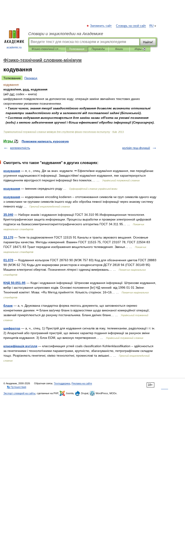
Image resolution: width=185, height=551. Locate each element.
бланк (8, 305)
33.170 (8, 237)
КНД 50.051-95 (14, 283)
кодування (11, 171)
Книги (119, 49)
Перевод (30, 78)
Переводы (98, 49)
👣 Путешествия (16, 387)
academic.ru (14, 47)
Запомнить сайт (101, 25)
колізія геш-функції (136, 148)
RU (151, 25)
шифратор (11, 328)
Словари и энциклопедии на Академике (65, 33)
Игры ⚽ (140, 49)
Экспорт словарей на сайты (19, 393)
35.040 (8, 214)
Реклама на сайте (82, 383)
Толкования (76, 49)
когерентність (20, 148)
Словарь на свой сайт (131, 25)
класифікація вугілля (20, 346)
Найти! (148, 42)
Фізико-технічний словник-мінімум (47, 49)
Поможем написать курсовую (45, 141)
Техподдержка (62, 383)
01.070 (8, 260)
